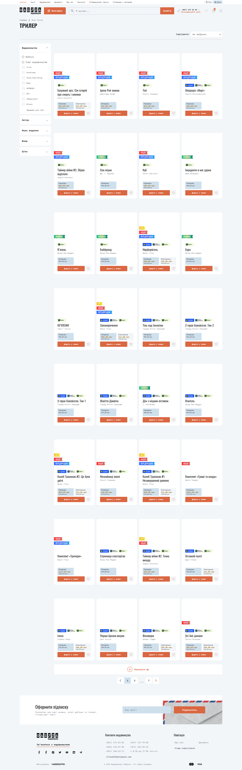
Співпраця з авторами (122, 2)
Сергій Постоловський (195, 94)
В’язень (61, 249)
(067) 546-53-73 (115, 751)
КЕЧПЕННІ (63, 325)
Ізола (60, 636)
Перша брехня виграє (112, 636)
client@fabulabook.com (118, 757)
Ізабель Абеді (64, 639)
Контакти (81, 2)
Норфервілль (150, 249)
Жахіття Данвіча (109, 401)
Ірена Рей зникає (109, 90)
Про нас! (179, 742)
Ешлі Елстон (105, 639)
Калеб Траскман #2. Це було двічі (73, 478)
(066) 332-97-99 (115, 747)
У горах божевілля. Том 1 (71, 401)
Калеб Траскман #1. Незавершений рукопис (156, 478)
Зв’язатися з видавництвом (53, 744)
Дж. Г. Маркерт (107, 173)
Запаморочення (109, 325)
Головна (23, 20)
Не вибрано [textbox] (199, 34)
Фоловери (148, 636)
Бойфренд (106, 249)
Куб (145, 170)
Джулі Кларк (190, 560)
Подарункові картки (100, 2)
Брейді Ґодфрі (149, 639)
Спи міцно (106, 170)
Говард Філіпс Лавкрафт (154, 329)
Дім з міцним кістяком (155, 401)
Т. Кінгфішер (149, 404)
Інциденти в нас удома (198, 170)
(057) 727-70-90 (139, 742)
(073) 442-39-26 (139, 747)
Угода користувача (185, 748)
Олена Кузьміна (64, 98)
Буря (188, 249)
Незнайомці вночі (110, 476)
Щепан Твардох (191, 480)
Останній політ (193, 556)
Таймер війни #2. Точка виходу (156, 558)
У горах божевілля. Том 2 (199, 325)
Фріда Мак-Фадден (65, 253)
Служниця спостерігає (112, 556)
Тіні (145, 90)
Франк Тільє (148, 253)
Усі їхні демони (194, 636)
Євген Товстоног (150, 173)
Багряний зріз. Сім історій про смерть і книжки (72, 92)
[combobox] (206, 34)
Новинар (23, 2)
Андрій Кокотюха (65, 177)
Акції (33, 2)
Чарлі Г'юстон (64, 329)
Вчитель (190, 401)
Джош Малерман (191, 173)
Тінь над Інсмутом (153, 325)
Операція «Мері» (195, 90)
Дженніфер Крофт (107, 94)
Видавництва (45, 2)
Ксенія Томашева (150, 94)
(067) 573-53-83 (115, 742)
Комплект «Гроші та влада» (201, 476)
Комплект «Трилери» (69, 556)
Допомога (58, 2)
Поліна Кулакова (192, 639)
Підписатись (189, 709)
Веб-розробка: (43, 764)
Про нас (69, 2)
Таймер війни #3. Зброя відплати (70, 172)
